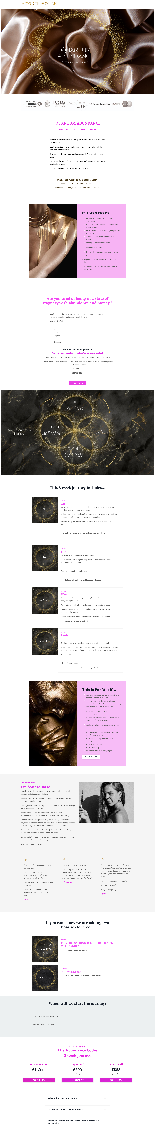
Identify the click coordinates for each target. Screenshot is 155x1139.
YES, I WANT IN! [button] (91, 757)
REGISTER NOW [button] (39, 1080)
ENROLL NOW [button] (77, 383)
